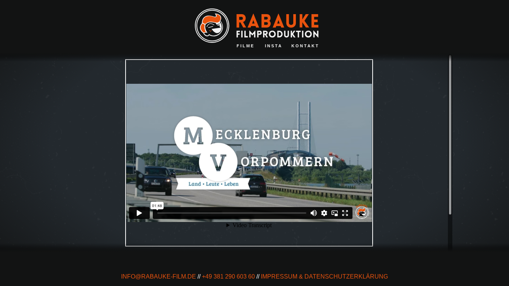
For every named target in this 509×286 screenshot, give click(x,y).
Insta (273, 46)
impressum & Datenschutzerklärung (324, 276)
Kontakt (305, 46)
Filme (246, 46)
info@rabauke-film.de (158, 276)
